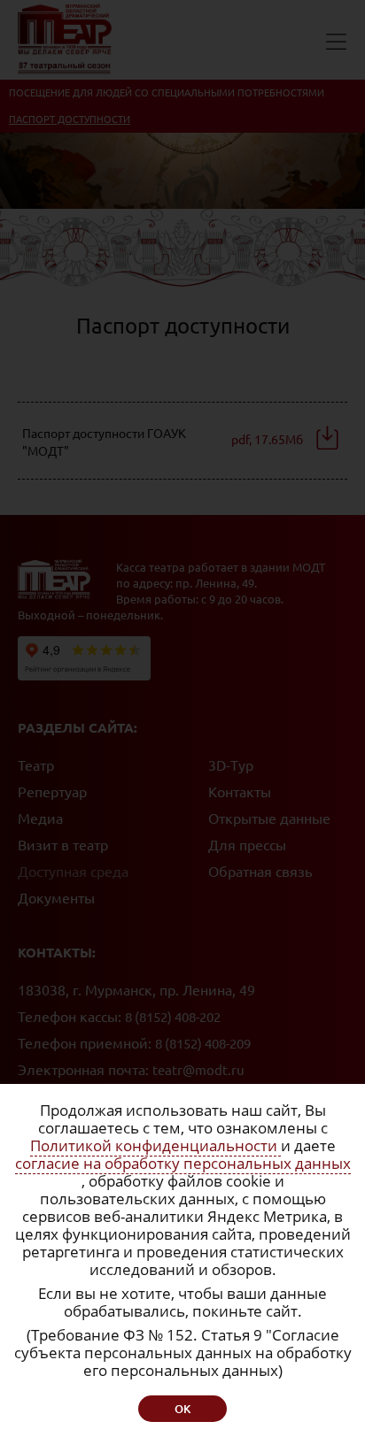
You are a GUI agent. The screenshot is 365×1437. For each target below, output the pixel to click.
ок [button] (182, 1408)
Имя (55, 628)
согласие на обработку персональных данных (183, 1163)
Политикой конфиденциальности (155, 1145)
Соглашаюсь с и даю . (166, 820)
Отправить (182, 882)
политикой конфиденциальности (144, 813)
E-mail (60, 718)
